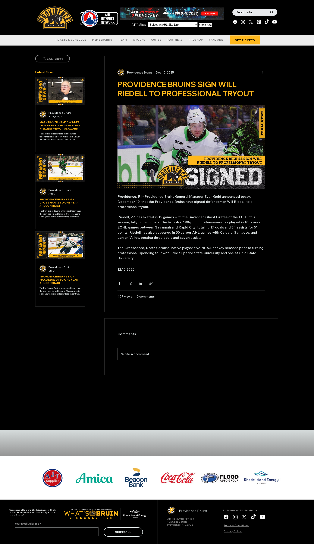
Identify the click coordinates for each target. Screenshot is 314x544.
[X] (251, 22)
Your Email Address (28, 523)
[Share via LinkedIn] (140, 283)
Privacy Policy (233, 531)
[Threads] (258, 22)
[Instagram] (243, 22)
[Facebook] (235, 22)
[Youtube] (274, 22)
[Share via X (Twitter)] (130, 283)
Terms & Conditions (236, 525)
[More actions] (262, 72)
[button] (70, 39)
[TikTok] (266, 22)
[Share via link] (151, 283)
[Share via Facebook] (119, 283)
